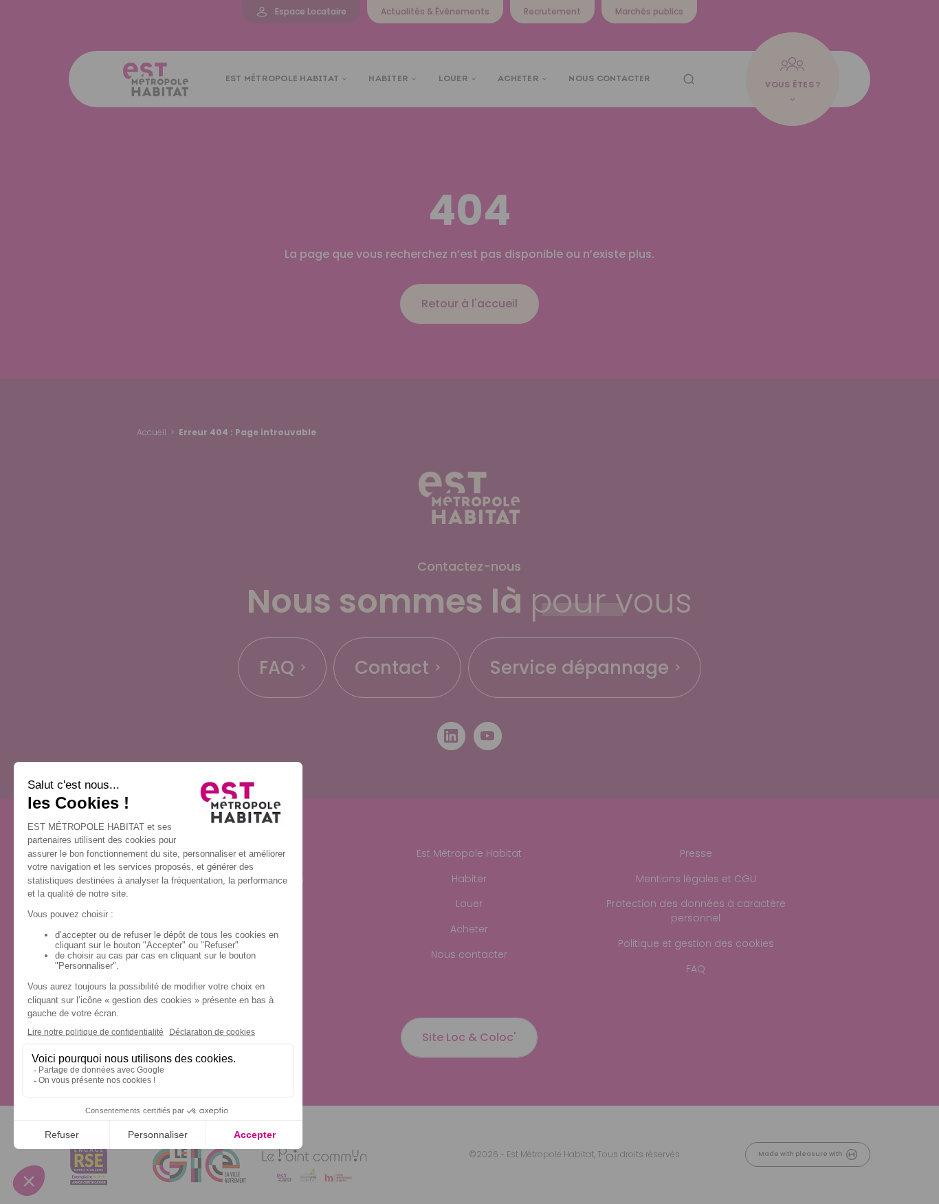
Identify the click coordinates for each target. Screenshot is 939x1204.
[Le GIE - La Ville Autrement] (199, 1165)
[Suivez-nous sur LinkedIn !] (451, 736)
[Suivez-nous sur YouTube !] (488, 736)
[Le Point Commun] (314, 1165)
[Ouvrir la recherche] (689, 79)
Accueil (151, 432)
